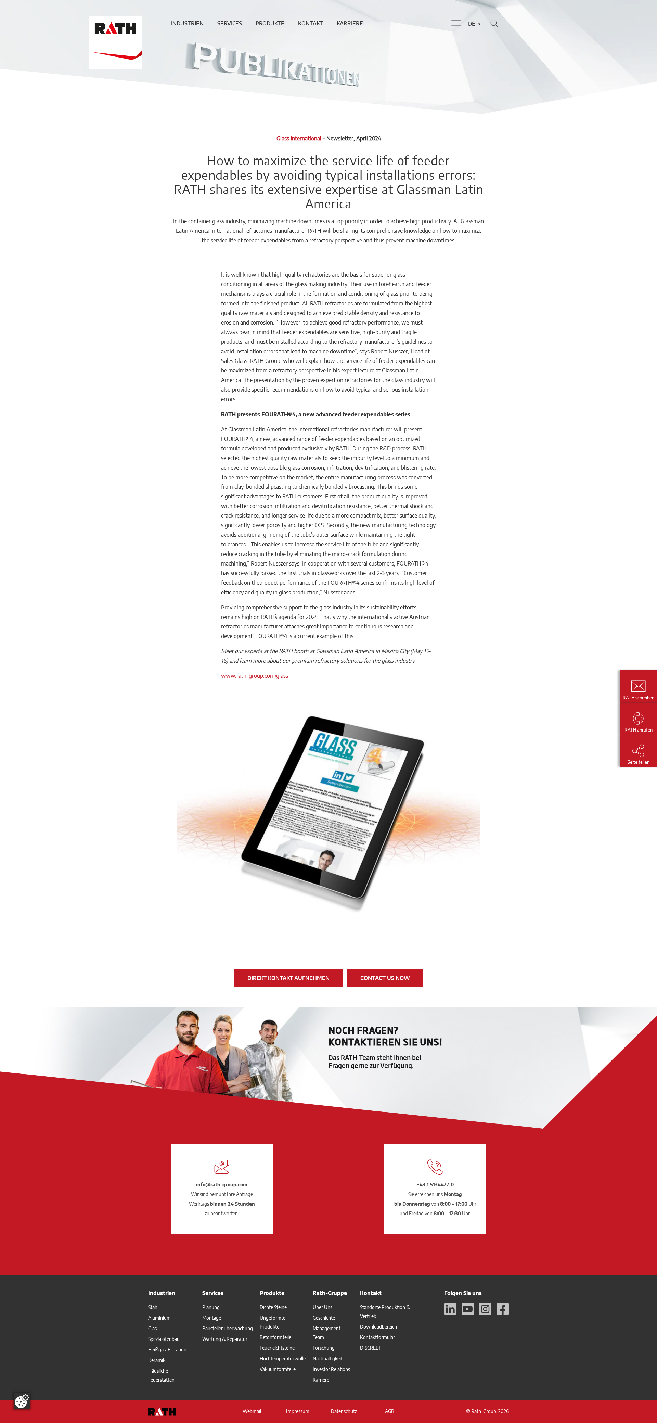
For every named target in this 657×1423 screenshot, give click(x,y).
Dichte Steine (273, 1307)
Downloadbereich (378, 1327)
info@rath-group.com (221, 1184)
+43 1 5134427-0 (435, 1184)
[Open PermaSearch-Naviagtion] (494, 23)
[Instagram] (485, 1309)
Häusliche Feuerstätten (161, 1375)
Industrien (187, 23)
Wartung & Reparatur (224, 1339)
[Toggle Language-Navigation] (479, 24)
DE (471, 23)
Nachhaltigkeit (328, 1358)
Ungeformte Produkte (272, 1322)
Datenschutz (344, 1411)
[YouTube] (468, 1309)
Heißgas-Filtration (167, 1349)
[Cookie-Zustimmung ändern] (22, 1401)
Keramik (156, 1360)
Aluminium (159, 1318)
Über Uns (322, 1307)
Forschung (324, 1348)
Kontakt (310, 23)
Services (229, 23)
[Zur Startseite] (114, 23)
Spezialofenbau (164, 1339)
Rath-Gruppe (330, 1292)
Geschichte (324, 1318)
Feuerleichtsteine (277, 1348)
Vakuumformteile (278, 1369)
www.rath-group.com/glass (254, 675)
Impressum (297, 1411)
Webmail (252, 1411)
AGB (389, 1411)
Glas (152, 1328)
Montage (211, 1318)
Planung (211, 1307)
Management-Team (328, 1332)
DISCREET (370, 1348)
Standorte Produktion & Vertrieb (385, 1311)
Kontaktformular (377, 1337)
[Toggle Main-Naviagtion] (456, 23)
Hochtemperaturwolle (283, 1358)
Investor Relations (331, 1369)
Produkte (270, 23)
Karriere (350, 23)
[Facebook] (503, 1309)
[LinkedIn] (450, 1309)
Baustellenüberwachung (227, 1328)
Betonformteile (275, 1337)
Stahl (153, 1307)
